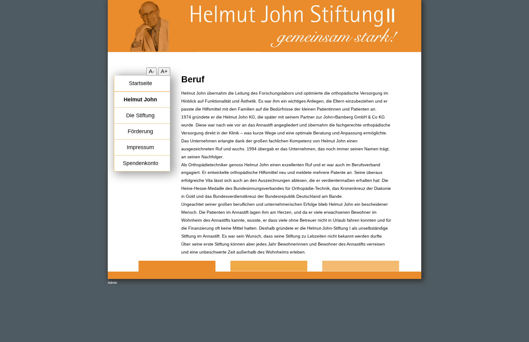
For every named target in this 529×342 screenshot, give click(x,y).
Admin (112, 282)
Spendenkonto (140, 163)
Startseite (140, 83)
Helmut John (140, 99)
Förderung (140, 131)
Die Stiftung (140, 115)
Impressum (140, 147)
